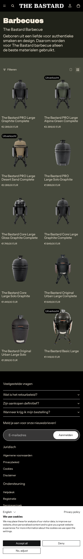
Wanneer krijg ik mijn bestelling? (26, 412)
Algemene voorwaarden (17, 455)
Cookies (8, 468)
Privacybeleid (11, 462)
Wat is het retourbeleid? (20, 394)
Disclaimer (9, 475)
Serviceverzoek (12, 505)
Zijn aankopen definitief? (21, 403)
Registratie (9, 499)
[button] (9, 512)
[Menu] (4, 5)
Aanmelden (66, 435)
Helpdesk (8, 492)
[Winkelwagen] (78, 6)
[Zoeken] (12, 6)
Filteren (12, 69)
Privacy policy (72, 511)
